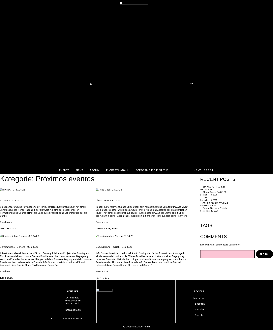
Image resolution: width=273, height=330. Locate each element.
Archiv (95, 170)
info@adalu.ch (73, 310)
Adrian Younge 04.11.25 (215, 202)
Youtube (199, 309)
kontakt (181, 84)
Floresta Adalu (117, 170)
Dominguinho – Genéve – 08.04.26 (19, 247)
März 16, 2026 (8, 228)
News (79, 170)
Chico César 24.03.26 (108, 200)
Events (64, 170)
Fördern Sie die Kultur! (152, 170)
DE (191, 83)
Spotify (199, 315)
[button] (203, 170)
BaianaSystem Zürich (214, 208)
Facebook (199, 303)
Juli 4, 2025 (6, 278)
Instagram (199, 298)
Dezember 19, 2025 (107, 228)
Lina (204, 197)
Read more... (7, 222)
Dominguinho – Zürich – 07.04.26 (114, 247)
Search (264, 254)
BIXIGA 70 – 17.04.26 (11, 200)
